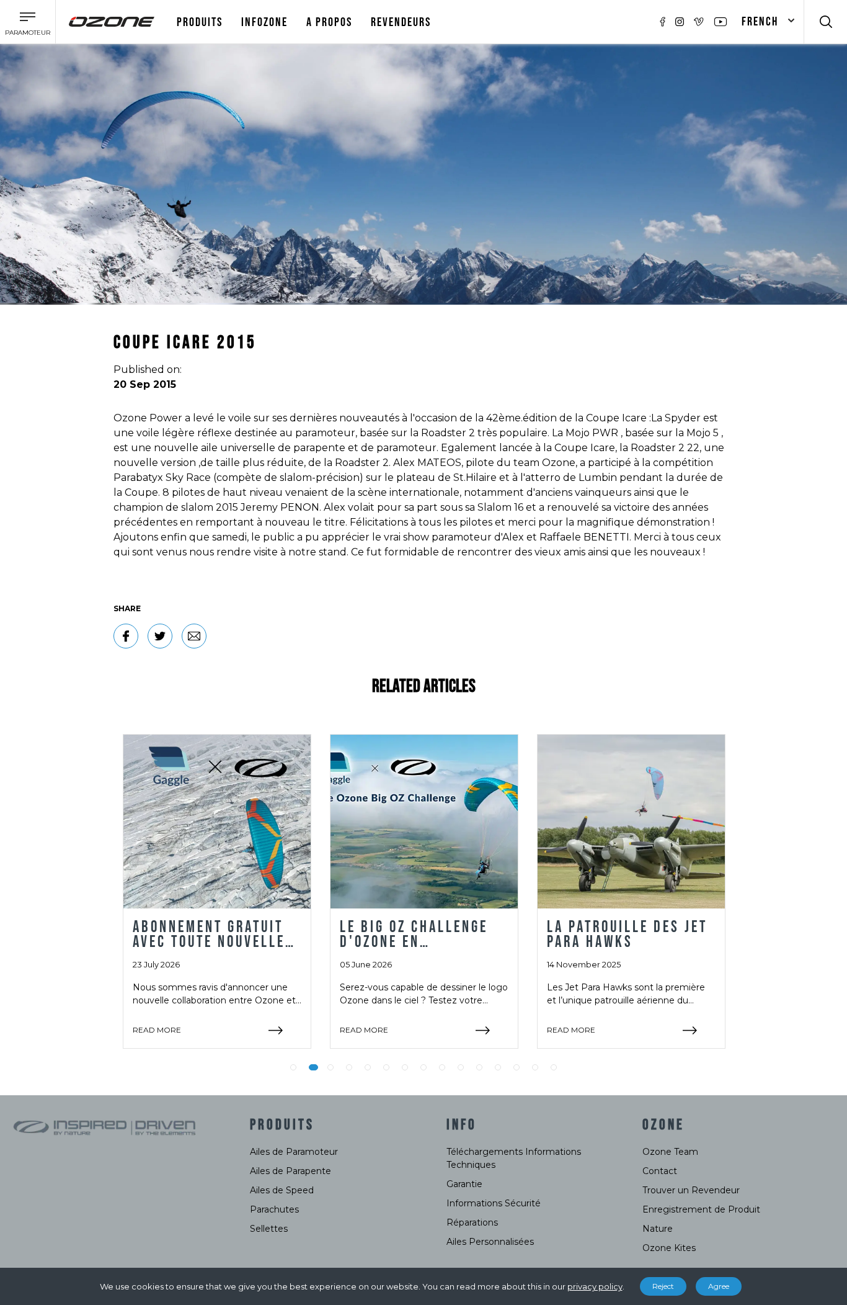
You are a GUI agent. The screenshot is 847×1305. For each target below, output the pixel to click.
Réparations (472, 1222)
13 (516, 1067)
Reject (663, 1286)
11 (479, 1067)
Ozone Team (670, 1151)
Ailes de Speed (282, 1190)
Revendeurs (401, 22)
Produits (200, 22)
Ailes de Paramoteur (294, 1151)
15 (554, 1067)
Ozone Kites (669, 1247)
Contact (659, 1171)
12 (498, 1067)
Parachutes (274, 1209)
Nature (657, 1228)
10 (461, 1067)
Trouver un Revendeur (691, 1190)
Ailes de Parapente (290, 1171)
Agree (718, 1286)
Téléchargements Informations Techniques (513, 1158)
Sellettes (269, 1228)
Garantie (464, 1184)
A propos (329, 22)
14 (535, 1067)
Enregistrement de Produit (701, 1209)
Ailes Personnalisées (490, 1241)
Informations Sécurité (493, 1203)
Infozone (264, 22)
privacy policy (595, 1286)
